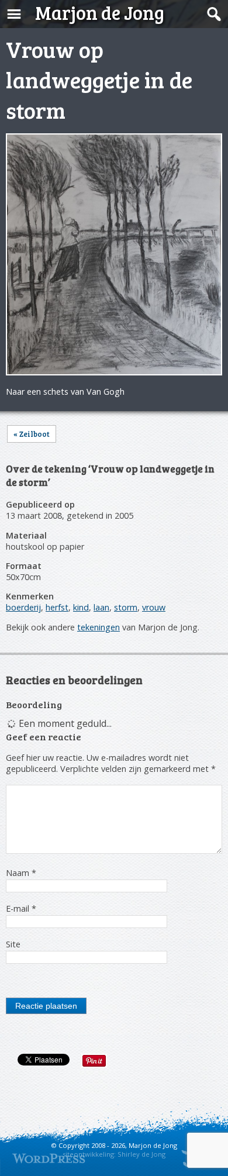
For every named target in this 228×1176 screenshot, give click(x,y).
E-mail (21, 908)
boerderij (23, 607)
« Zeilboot (31, 434)
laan (101, 607)
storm (125, 607)
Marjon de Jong (99, 12)
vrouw (153, 607)
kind (81, 607)
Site (13, 944)
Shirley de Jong (141, 1154)
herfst (57, 607)
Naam (21, 872)
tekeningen (98, 627)
